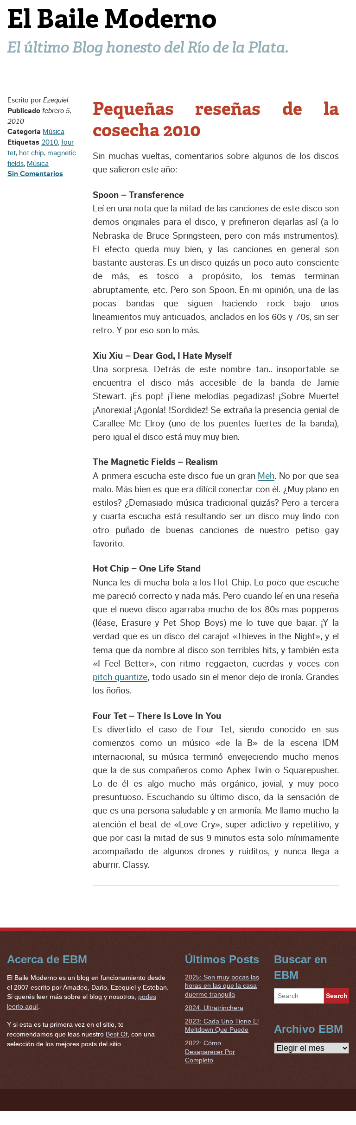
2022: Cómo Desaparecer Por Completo (210, 1051)
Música (53, 131)
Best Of (116, 1034)
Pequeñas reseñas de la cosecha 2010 (216, 119)
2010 (49, 142)
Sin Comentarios (35, 174)
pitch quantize (120, 677)
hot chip (31, 153)
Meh (266, 476)
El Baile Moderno (112, 19)
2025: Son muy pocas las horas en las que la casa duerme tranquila (222, 985)
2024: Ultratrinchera (214, 1007)
